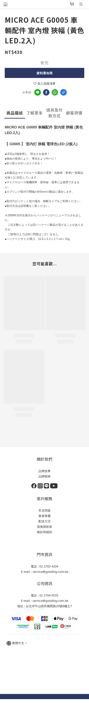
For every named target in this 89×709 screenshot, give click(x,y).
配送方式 (44, 521)
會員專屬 (44, 516)
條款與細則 (44, 532)
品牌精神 (44, 476)
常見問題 (44, 510)
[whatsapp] (55, 92)
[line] (37, 92)
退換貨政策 (44, 527)
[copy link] (63, 92)
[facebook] (46, 92)
